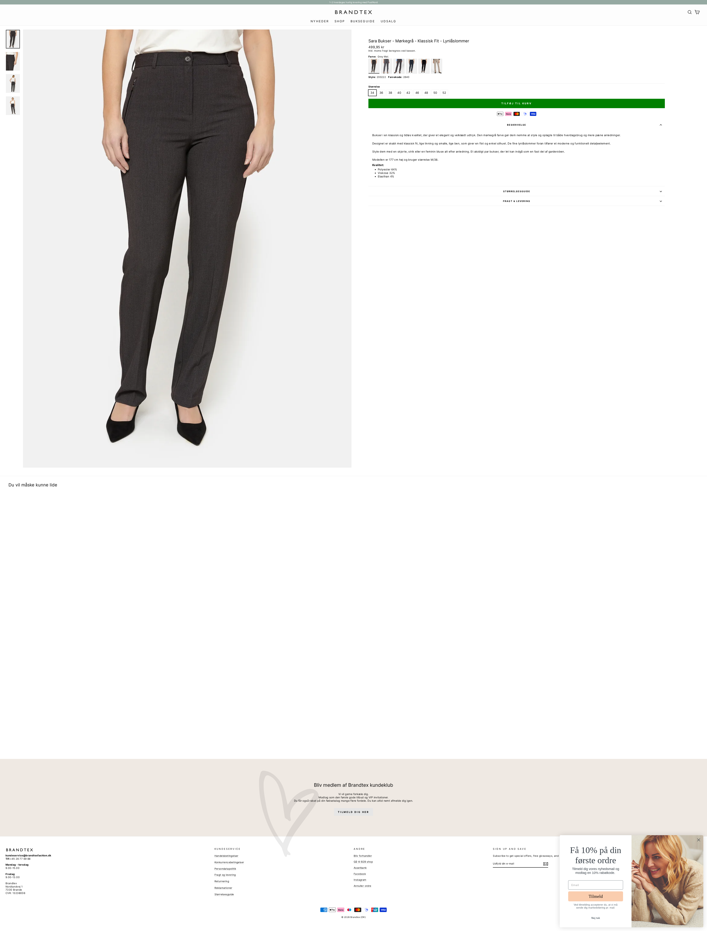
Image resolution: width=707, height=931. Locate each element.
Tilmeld (596, 896)
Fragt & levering (516, 201)
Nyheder (320, 21)
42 (408, 93)
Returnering (221, 881)
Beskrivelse (516, 124)
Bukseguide (363, 21)
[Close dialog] (698, 840)
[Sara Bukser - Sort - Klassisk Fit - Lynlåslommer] (424, 66)
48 (426, 93)
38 (390, 93)
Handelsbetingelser (226, 855)
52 (444, 93)
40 (399, 93)
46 (417, 93)
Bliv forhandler (363, 855)
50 (435, 93)
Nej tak (595, 917)
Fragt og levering (225, 874)
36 (381, 93)
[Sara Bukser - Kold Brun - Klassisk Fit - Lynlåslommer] (398, 66)
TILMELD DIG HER (353, 812)
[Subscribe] (545, 864)
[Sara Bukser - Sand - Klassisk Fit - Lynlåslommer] (436, 66)
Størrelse (374, 86)
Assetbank (360, 867)
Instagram (360, 879)
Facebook (360, 873)
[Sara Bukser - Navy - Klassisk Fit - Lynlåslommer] (411, 66)
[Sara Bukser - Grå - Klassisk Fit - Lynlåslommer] (386, 66)
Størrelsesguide (516, 191)
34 (372, 93)
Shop (340, 21)
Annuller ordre (362, 885)
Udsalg (388, 21)
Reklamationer (223, 887)
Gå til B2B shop (363, 861)
